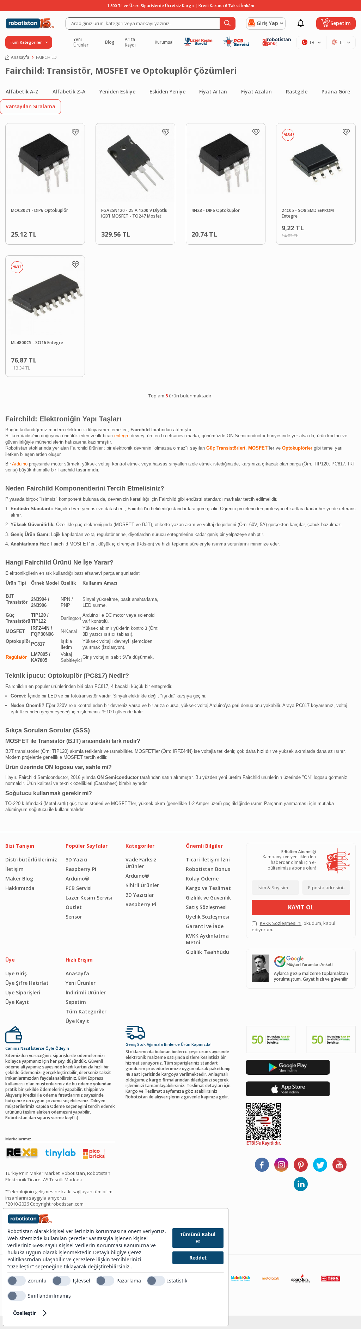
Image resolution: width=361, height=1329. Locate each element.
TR (311, 42)
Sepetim (76, 1002)
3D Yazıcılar (140, 894)
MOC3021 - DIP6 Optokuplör (39, 210)
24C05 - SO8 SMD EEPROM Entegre (308, 213)
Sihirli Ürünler (142, 885)
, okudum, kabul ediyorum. (293, 926)
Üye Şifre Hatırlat (27, 983)
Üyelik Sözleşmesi (207, 916)
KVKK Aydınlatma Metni (207, 939)
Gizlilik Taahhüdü (207, 952)
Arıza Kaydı (130, 42)
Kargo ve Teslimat (208, 888)
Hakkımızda (20, 888)
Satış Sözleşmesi (206, 907)
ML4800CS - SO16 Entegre (37, 343)
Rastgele (296, 91)
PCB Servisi (79, 888)
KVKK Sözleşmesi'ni (280, 923)
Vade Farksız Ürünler (141, 863)
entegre (121, 435)
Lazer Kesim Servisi (89, 897)
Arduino (19, 464)
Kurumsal (164, 42)
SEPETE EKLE (58, 233)
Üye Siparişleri (22, 992)
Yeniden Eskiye (117, 91)
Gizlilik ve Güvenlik (208, 897)
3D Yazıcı (76, 859)
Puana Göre (336, 91)
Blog (109, 42)
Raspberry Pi (81, 869)
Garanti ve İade (205, 926)
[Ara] (227, 23)
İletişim (14, 869)
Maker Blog (19, 878)
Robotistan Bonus (208, 869)
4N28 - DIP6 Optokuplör (215, 210)
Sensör (74, 916)
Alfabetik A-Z (22, 91)
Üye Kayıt (17, 1002)
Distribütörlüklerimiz (30, 859)
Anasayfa (20, 57)
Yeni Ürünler (80, 42)
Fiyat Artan (213, 91)
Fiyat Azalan (256, 91)
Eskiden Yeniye (167, 91)
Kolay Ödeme (202, 878)
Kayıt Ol (301, 907)
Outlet (74, 907)
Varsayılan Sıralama (30, 106)
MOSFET (258, 448)
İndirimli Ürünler (86, 992)
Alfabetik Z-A (69, 91)
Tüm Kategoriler (86, 1011)
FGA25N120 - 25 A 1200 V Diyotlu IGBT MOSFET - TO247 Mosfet (134, 213)
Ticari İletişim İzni (208, 859)
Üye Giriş (16, 973)
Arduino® (77, 878)
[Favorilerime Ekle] (75, 132)
